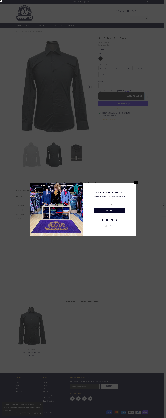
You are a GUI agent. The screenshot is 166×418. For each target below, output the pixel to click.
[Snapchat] (116, 220)
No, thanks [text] (111, 226)
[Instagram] (107, 220)
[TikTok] (112, 220)
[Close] (136, 182)
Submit (109, 211)
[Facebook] (102, 220)
